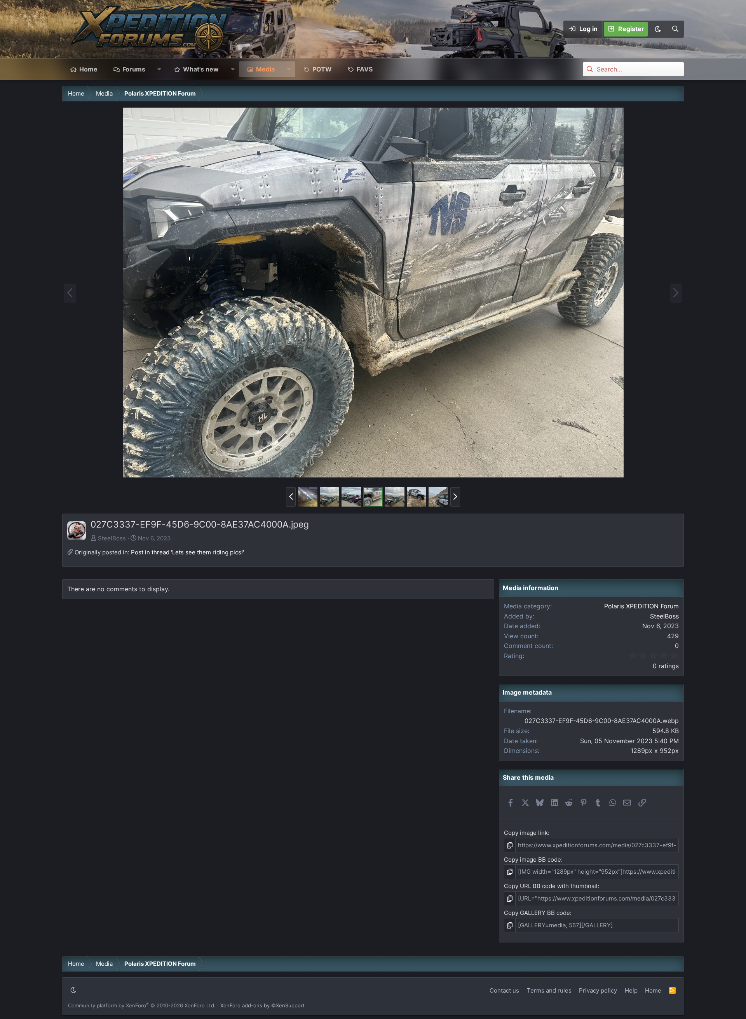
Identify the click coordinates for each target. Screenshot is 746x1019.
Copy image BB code (532, 859)
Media (265, 69)
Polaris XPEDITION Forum (641, 606)
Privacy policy (598, 990)
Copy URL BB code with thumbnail (551, 886)
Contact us (504, 990)
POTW (322, 69)
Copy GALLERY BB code (537, 912)
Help (631, 990)
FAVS (365, 69)
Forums (133, 69)
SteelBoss (112, 538)
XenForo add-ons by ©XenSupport (262, 1005)
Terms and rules (549, 990)
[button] (657, 29)
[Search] (675, 29)
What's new (201, 69)
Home (88, 69)
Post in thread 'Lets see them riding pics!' (187, 552)
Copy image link (526, 832)
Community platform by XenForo (142, 1005)
